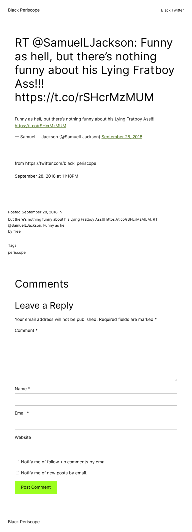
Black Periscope (24, 10)
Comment (26, 330)
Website (23, 437)
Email (22, 413)
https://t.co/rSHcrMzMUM (40, 125)
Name (22, 388)
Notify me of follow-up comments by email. (64, 461)
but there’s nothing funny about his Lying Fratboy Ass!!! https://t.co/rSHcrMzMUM (79, 219)
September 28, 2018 (122, 136)
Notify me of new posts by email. (54, 472)
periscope (17, 252)
